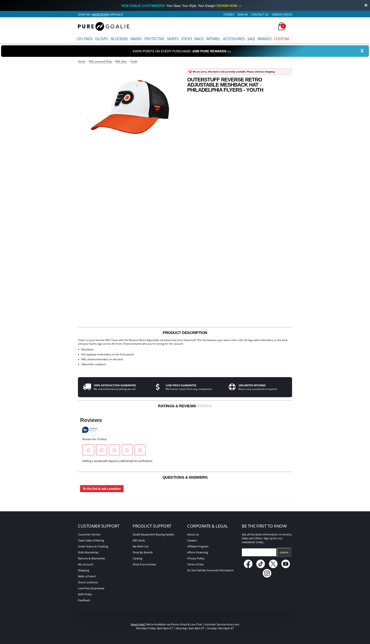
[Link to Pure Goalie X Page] (273, 567)
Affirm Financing (197, 552)
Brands (265, 38)
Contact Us (259, 14)
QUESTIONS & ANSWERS (185, 477)
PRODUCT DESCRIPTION (185, 333)
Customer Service (89, 534)
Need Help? (138, 624)
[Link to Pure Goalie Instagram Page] (267, 576)
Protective (154, 38)
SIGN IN (242, 14)
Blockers (119, 38)
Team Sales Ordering (91, 540)
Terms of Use (195, 564)
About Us (193, 534)
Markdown (100, 14)
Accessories (234, 38)
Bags (198, 38)
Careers (192, 540)
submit (284, 552)
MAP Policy (85, 594)
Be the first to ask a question (102, 488)
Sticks (186, 38)
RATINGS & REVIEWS (177, 406)
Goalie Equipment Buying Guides (153, 534)
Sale (251, 38)
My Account (85, 564)
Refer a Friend (86, 576)
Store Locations (88, 582)
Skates (172, 38)
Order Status (282, 14)
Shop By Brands (143, 552)
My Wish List (141, 546)
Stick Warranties (88, 552)
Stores (228, 14)
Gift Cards (139, 540)
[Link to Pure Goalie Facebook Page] (248, 567)
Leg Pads (84, 38)
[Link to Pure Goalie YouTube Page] (286, 567)
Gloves (101, 38)
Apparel (213, 38)
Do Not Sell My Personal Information (210, 570)
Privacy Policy (195, 558)
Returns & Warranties (91, 558)
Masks (136, 38)
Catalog (137, 558)
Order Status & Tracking (93, 546)
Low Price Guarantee (91, 588)
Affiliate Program (198, 546)
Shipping (83, 570)
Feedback (84, 600)
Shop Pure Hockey (144, 564)
